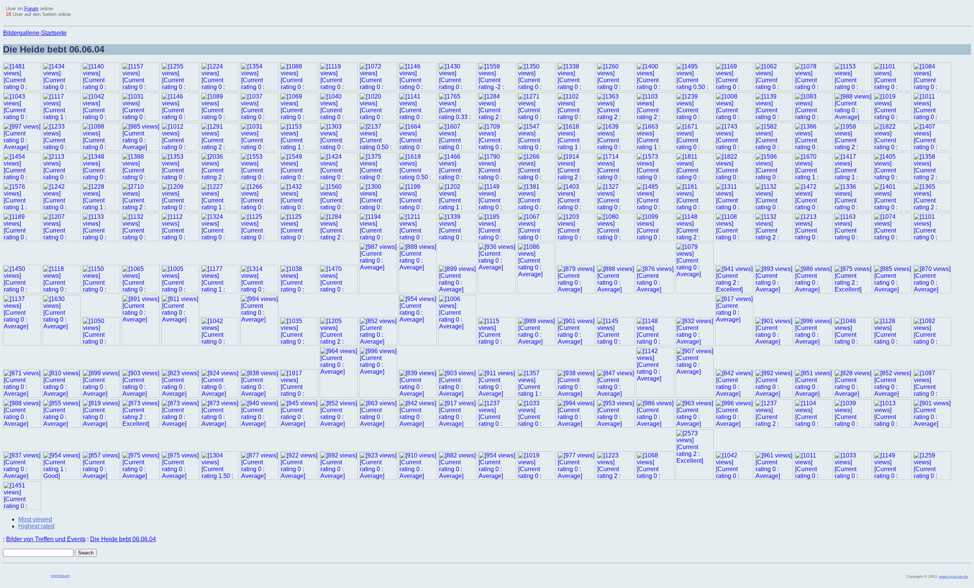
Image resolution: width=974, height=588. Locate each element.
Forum (31, 8)
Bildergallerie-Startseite (35, 33)
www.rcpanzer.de (953, 576)
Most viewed (35, 519)
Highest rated (36, 526)
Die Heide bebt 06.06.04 (123, 539)
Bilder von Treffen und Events (46, 539)
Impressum (60, 576)
